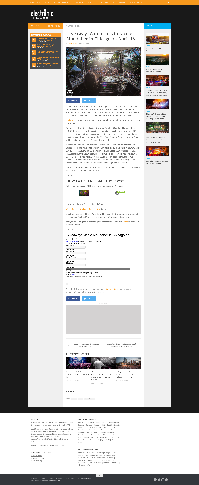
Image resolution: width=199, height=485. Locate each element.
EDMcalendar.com (86, 478)
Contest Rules (112, 289)
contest (80, 399)
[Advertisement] (103, 319)
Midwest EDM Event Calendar (56, 3)
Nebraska (81, 460)
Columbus (83, 427)
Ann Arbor (82, 422)
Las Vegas (57, 436)
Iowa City (81, 432)
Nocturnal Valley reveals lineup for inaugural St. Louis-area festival (155, 140)
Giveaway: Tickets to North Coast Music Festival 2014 (77, 374)
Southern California (110, 463)
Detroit (63, 439)
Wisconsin (98, 463)
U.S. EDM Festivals (78, 3)
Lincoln (81, 435)
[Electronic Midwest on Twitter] (52, 26)
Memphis (106, 435)
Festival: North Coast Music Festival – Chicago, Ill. (46, 39)
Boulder (81, 425)
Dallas (91, 427)
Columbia (116, 425)
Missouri (110, 458)
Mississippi (101, 458)
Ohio (89, 460)
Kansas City (91, 432)
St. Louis (114, 440)
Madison (98, 435)
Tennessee (82, 463)
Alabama (81, 453)
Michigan (81, 458)
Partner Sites (135, 3)
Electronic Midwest (38, 458)
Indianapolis (113, 430)
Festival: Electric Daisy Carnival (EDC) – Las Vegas (48, 58)
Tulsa (80, 442)
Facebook (44, 445)
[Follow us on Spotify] (59, 26)
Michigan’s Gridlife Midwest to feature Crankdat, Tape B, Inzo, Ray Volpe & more (156, 116)
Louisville (89, 435)
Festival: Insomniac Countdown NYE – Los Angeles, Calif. (48, 51)
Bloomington (114, 422)
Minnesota (91, 458)
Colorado (99, 453)
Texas (90, 463)
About (90, 3)
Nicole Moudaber (90, 399)
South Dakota (107, 460)
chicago (74, 399)
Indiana (81, 455)
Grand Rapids (94, 430)
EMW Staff (73, 44)
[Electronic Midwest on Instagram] (55, 26)
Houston (104, 430)
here (126, 222)
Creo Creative (55, 481)
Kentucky (102, 455)
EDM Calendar (36, 456)
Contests (73, 25)
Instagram (63, 445)
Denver (98, 427)
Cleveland (107, 425)
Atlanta (97, 422)
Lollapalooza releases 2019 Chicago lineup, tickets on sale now (125, 374)
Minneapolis (84, 437)
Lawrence (110, 432)
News (39, 3)
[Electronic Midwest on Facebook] (49, 26)
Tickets (69, 120)
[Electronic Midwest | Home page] (42, 14)
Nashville (94, 437)
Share (74, 100)
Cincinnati (97, 425)
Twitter (51, 445)
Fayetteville (82, 430)
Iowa (88, 455)
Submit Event (110, 3)
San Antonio (95, 440)
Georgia (107, 453)
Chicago (56, 439)
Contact (99, 3)
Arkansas (90, 453)
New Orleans (104, 437)
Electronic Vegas (37, 461)
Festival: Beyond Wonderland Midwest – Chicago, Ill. (47, 64)
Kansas (94, 455)
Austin (104, 422)
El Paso (112, 427)
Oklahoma (96, 460)
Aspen (90, 422)
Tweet (90, 100)
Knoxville (101, 432)
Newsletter (122, 3)
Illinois (114, 453)
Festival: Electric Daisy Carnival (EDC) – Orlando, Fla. (48, 45)
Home (31, 3)
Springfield (105, 440)
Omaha (85, 440)
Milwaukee (116, 435)
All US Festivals (84, 465)
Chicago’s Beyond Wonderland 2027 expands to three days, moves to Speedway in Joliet (157, 93)
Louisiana (111, 455)
